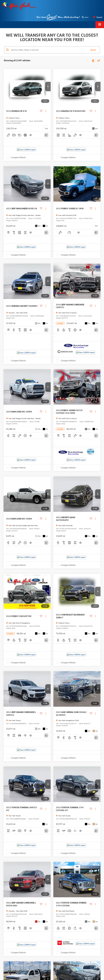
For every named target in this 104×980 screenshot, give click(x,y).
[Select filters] (93, 60)
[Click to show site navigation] (99, 24)
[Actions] (45, 111)
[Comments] (46, 135)
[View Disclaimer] (31, 135)
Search (93, 50)
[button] (48, 86)
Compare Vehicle (18, 157)
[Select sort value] (98, 60)
